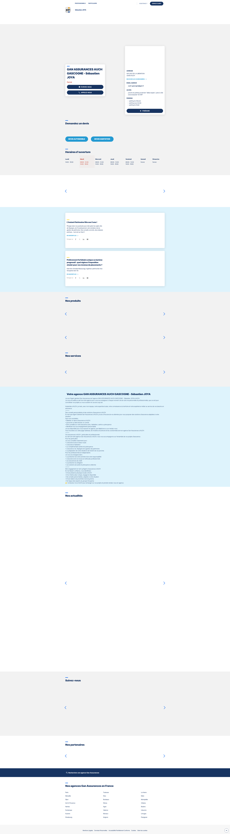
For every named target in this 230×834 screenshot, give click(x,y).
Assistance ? (143, 3)
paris (66, 792)
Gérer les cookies (142, 830)
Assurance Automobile (130, 331)
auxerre (67, 813)
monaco (105, 813)
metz (142, 796)
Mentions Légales (88, 830)
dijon (66, 799)
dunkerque (68, 810)
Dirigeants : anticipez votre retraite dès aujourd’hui (90, 619)
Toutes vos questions (212, 375)
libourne (143, 810)
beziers (143, 806)
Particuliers (92, 3)
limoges (143, 813)
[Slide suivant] (162, 57)
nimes (105, 803)
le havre (144, 792)
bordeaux (106, 799)
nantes (67, 806)
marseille (68, 796)
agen (104, 806)
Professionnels (80, 3)
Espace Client (115, 375)
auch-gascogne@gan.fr (136, 86)
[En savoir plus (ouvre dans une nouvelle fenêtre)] (73, 753)
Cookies (133, 830)
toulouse (106, 792)
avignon (105, 817)
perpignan (144, 817)
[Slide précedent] (127, 57)
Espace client (156, 3)
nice (104, 796)
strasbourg (68, 817)
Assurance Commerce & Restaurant (138, 308)
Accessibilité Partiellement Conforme (119, 830)
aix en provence (70, 803)
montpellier (144, 799)
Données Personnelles (100, 830)
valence (105, 810)
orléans (143, 803)
